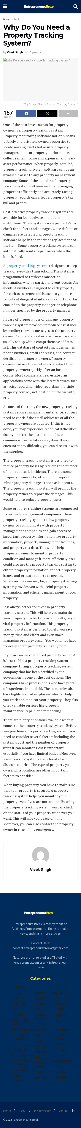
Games (40, 1004)
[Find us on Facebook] (73, 1110)
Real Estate (61, 992)
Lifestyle (40, 1046)
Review (61, 1004)
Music (40, 1057)
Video (61, 1066)
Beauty (20, 998)
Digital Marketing (20, 1036)
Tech (17, 19)
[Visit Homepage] (40, 6)
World (61, 1083)
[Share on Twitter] (47, 113)
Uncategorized (64, 1061)
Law (40, 1040)
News (40, 1072)
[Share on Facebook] (26, 113)
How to (40, 1029)
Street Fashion (61, 1027)
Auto (20, 992)
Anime (20, 987)
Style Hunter (61, 1036)
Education (20, 1049)
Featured (20, 1075)
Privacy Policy (42, 1110)
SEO (61, 1009)
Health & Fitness (41, 1016)
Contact (63, 1110)
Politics (61, 987)
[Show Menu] (5, 6)
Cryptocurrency (23, 1029)
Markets (41, 1052)
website (61, 1077)
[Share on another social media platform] (68, 113)
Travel (61, 1055)
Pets (40, 1083)
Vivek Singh (15, 52)
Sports (61, 1015)
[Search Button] (75, 6)
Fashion (20, 1070)
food (40, 987)
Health (40, 1009)
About (22, 1110)
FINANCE (20, 1081)
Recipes (61, 998)
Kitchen (40, 1035)
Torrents (61, 1049)
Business (20, 1004)
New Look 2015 (40, 1064)
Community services (20, 1022)
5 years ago (37, 52)
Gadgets (40, 998)
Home (6, 19)
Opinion (40, 1077)
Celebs (20, 1015)
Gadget (40, 992)
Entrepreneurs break (22, 1062)
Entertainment (22, 1055)
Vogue (61, 1072)
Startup (61, 1020)
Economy (20, 1044)
